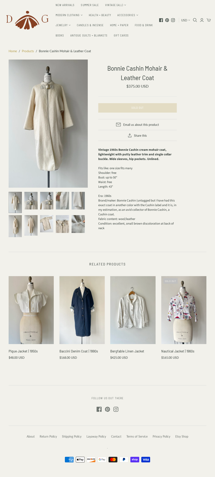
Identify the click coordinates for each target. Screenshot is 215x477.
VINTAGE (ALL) (114, 5)
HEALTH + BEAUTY (100, 15)
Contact (116, 436)
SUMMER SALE (90, 5)
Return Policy (48, 436)
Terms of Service (137, 436)
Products (28, 51)
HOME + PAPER (119, 25)
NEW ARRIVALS (65, 5)
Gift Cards (121, 35)
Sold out (137, 107)
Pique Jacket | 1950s (23, 351)
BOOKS (60, 35)
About (31, 436)
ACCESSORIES (126, 15)
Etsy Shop (181, 436)
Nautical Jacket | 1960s (177, 351)
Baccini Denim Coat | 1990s (78, 351)
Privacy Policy (161, 436)
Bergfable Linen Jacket (127, 351)
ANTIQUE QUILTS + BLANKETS (89, 35)
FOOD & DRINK (144, 25)
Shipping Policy (71, 436)
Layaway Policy (96, 436)
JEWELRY (62, 25)
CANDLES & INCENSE (90, 25)
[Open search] (195, 20)
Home (13, 51)
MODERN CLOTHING (68, 15)
